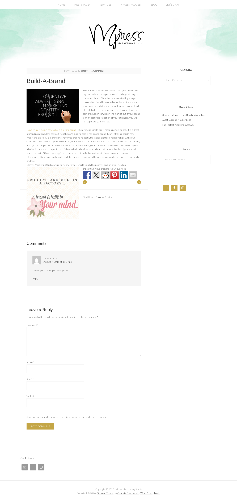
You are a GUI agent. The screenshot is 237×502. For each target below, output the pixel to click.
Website (31, 396)
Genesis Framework (128, 493)
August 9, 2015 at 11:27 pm (58, 261)
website (48, 257)
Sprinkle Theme (105, 493)
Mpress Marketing (118, 37)
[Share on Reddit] (105, 175)
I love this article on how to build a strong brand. (52, 129)
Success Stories (104, 197)
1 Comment (97, 70)
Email (30, 379)
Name (30, 362)
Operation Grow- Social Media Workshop (183, 114)
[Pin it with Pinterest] (114, 175)
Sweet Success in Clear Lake (176, 119)
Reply (35, 278)
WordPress (146, 493)
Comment (33, 324)
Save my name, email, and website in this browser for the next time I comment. (67, 416)
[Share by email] (133, 175)
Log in (157, 493)
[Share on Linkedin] (124, 175)
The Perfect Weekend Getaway (178, 124)
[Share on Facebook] (87, 175)
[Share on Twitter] (96, 175)
